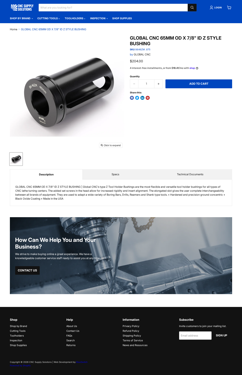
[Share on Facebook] (132, 98)
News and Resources (135, 345)
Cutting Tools (47, 18)
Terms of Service (133, 340)
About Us (71, 326)
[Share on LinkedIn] (142, 98)
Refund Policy (131, 330)
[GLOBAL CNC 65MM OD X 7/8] (16, 159)
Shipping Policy (132, 335)
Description (46, 174)
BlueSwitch (82, 362)
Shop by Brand (20, 18)
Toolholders (74, 18)
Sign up (221, 335)
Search (70, 340)
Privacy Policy (131, 326)
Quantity (135, 76)
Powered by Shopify (20, 365)
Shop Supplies (122, 18)
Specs (115, 174)
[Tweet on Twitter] (137, 98)
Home (13, 29)
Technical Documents (190, 174)
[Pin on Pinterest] (148, 98)
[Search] (192, 7)
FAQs (69, 335)
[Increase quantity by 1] (158, 83)
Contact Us (72, 330)
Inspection (98, 18)
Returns (71, 345)
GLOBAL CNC (142, 54)
